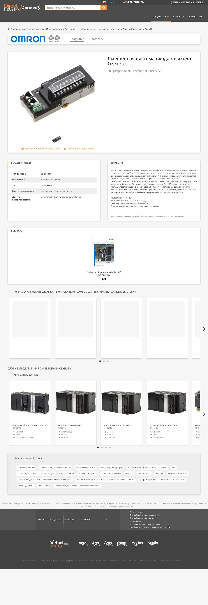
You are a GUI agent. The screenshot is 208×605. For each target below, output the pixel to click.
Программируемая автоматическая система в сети (162, 479)
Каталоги (178, 16)
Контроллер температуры (111, 467)
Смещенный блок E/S (111, 473)
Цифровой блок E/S (26, 467)
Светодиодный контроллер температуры (36, 473)
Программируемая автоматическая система (147, 467)
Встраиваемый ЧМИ (88, 473)
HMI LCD (129, 473)
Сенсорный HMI (66, 473)
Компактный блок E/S (177, 473)
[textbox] (73, 7)
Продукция (159, 16)
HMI (174, 467)
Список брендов (137, 512)
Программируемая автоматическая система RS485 (77, 485)
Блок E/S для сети (25, 485)
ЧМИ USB (159, 473)
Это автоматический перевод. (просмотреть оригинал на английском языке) (147, 216)
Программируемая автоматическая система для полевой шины (105, 479)
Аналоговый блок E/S (85, 467)
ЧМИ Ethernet (144, 473)
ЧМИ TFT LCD (44, 485)
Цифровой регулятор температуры (55, 467)
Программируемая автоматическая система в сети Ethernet (45, 479)
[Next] (204, 329)
